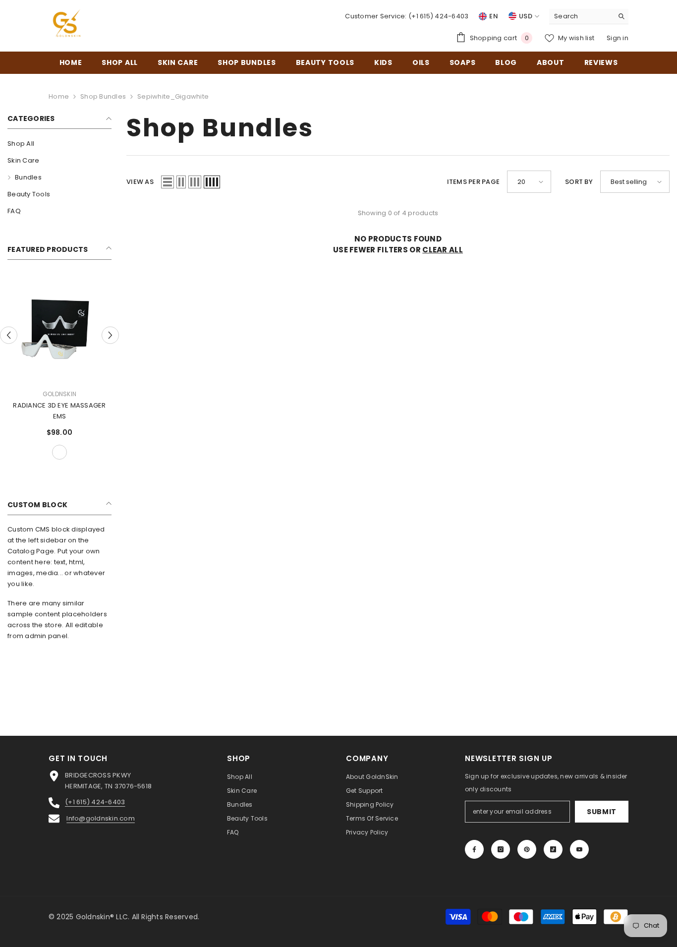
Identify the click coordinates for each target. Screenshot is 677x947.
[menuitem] (59, 143)
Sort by (579, 181)
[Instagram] (500, 849)
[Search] (588, 16)
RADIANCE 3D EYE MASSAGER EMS (59, 411)
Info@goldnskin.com (100, 818)
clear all (442, 249)
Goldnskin (59, 394)
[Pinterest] (526, 849)
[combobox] (581, 16)
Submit (602, 812)
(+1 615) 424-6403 (438, 16)
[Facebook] (474, 849)
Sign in (617, 38)
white (59, 452)
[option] (59, 369)
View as (140, 181)
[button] (8, 335)
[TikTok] (553, 849)
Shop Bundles (103, 96)
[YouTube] (579, 849)
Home (59, 96)
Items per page (473, 181)
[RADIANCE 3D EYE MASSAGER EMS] (59, 329)
